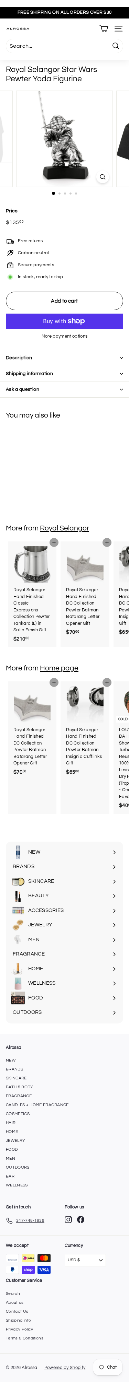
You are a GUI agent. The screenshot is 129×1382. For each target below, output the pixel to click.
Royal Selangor (64, 528)
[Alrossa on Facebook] (80, 1219)
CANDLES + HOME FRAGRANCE (37, 1105)
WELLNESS (17, 1185)
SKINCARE (16, 1078)
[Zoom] (102, 177)
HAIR (10, 1123)
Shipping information (29, 373)
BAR (10, 1176)
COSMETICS (18, 1114)
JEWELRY (15, 1140)
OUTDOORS (18, 1167)
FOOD (12, 1149)
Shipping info (18, 1320)
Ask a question (22, 389)
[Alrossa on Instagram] (68, 1219)
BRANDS (14, 1069)
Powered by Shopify (65, 1367)
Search (13, 1293)
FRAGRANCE (19, 1096)
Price (12, 211)
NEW (11, 1060)
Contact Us (17, 1311)
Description (19, 357)
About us (15, 1302)
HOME (12, 1131)
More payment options (65, 336)
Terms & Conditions (24, 1338)
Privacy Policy (19, 1329)
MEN (10, 1158)
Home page (59, 668)
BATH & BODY (19, 1087)
